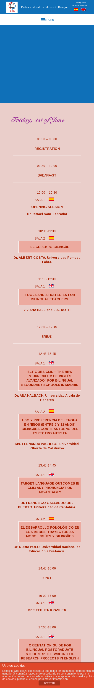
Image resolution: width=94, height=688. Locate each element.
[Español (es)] (76, 10)
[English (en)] (83, 10)
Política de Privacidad (79, 5)
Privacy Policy (81, 2)
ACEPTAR (49, 683)
